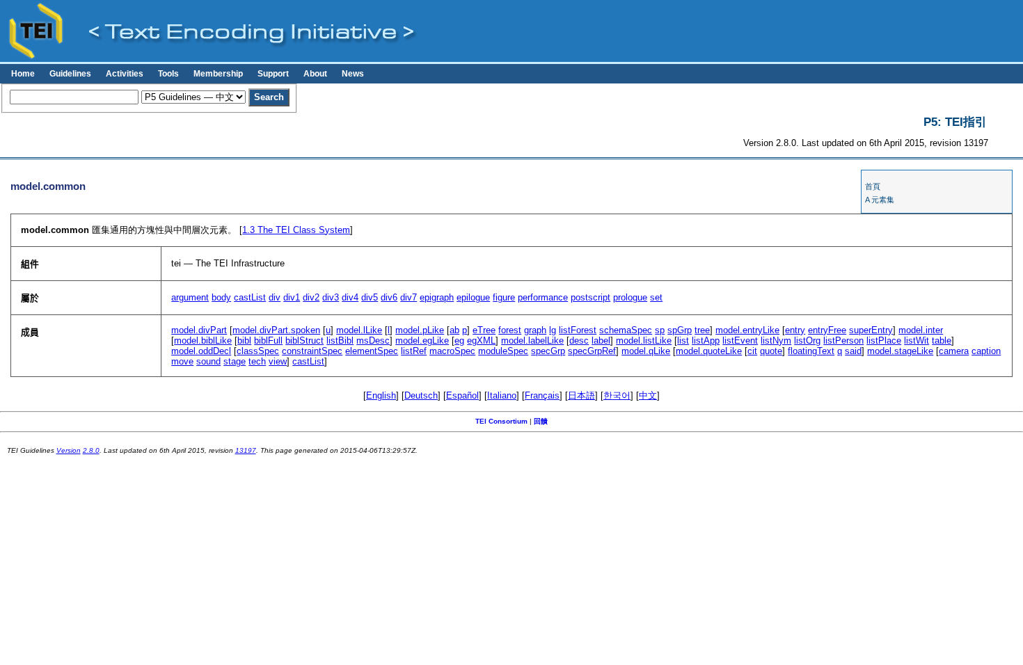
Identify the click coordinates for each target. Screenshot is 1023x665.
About (315, 74)
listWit (916, 340)
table (941, 340)
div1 (291, 297)
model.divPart (199, 330)
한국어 (617, 395)
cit (752, 351)
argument (190, 297)
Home (23, 74)
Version (68, 450)
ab (454, 330)
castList (250, 297)
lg (552, 330)
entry (795, 330)
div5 (369, 297)
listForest (577, 330)
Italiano (501, 395)
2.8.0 (91, 450)
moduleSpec (503, 351)
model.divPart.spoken (276, 330)
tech (257, 361)
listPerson (843, 340)
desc (579, 340)
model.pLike (419, 330)
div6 (389, 297)
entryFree (827, 330)
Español (462, 395)
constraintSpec (312, 351)
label (601, 340)
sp (660, 330)
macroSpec (452, 351)
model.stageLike (900, 351)
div (274, 297)
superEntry (871, 330)
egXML (481, 340)
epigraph (437, 297)
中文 (648, 395)
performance (543, 297)
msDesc (373, 340)
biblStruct (304, 340)
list (683, 340)
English (381, 395)
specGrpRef (592, 351)
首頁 (872, 186)
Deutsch (421, 395)
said (853, 351)
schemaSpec (625, 330)
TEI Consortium (501, 421)
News (353, 74)
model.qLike (645, 351)
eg (459, 340)
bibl (244, 340)
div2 (311, 297)
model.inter (920, 330)
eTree (484, 330)
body (221, 297)
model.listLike (644, 340)
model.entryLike (747, 330)
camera (954, 351)
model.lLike (359, 330)
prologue (630, 297)
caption (986, 351)
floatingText (811, 351)
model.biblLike (203, 340)
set (656, 297)
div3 (330, 297)
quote (771, 351)
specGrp (548, 351)
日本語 (581, 395)
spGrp (679, 330)
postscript (590, 297)
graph (535, 330)
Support (273, 74)
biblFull (268, 340)
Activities (124, 74)
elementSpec (371, 351)
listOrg (807, 340)
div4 (350, 297)
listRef (414, 351)
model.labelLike (532, 340)
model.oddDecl (201, 351)
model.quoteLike (709, 351)
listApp (706, 340)
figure (504, 297)
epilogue (473, 297)
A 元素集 (879, 199)
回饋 (541, 421)
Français (542, 395)
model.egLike (422, 340)
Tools (168, 74)
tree (702, 330)
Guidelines (70, 74)
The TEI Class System (296, 230)
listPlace (883, 340)
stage (234, 361)
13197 (245, 450)
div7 (408, 297)
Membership (218, 74)
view (278, 361)
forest (509, 330)
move (182, 361)
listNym (776, 340)
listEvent (740, 340)
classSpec (258, 351)
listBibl (340, 340)
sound (208, 361)
